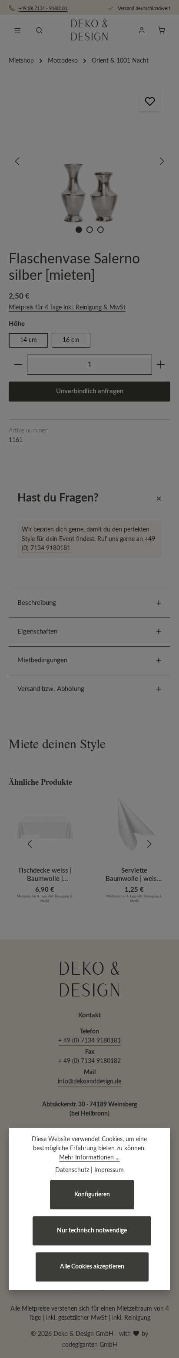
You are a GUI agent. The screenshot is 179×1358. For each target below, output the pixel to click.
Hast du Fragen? (58, 498)
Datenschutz (72, 1170)
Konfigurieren (92, 1195)
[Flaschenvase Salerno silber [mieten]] (89, 161)
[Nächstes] (161, 161)
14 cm (28, 340)
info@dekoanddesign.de (89, 1082)
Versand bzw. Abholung (50, 689)
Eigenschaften (37, 631)
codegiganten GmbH (89, 1345)
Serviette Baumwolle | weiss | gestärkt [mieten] (134, 875)
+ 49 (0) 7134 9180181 (89, 1041)
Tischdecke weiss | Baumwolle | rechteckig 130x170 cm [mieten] (45, 875)
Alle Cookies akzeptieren (92, 1267)
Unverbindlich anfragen (89, 391)
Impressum (109, 1170)
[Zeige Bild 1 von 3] (78, 229)
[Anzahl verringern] (18, 365)
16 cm (71, 340)
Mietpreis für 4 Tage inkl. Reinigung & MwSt (67, 308)
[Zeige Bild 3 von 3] (100, 229)
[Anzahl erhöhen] (161, 365)
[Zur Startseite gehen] (89, 30)
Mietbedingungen (42, 660)
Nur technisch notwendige (92, 1231)
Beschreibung (36, 603)
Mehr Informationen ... (89, 1158)
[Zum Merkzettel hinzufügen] (149, 101)
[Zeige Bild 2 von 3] (89, 229)
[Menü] (17, 30)
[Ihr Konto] (141, 30)
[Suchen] (39, 30)
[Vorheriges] (18, 161)
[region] (89, 161)
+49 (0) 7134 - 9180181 (43, 8)
